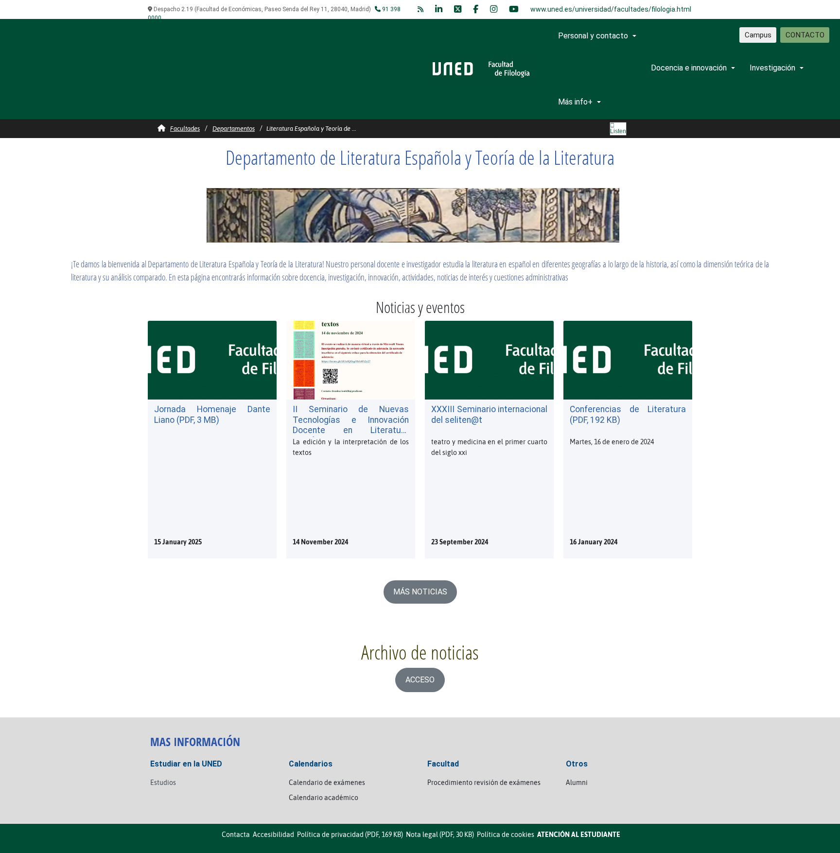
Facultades (185, 128)
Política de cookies (505, 834)
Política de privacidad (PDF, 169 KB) (350, 834)
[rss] (420, 9)
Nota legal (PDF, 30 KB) (440, 834)
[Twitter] (457, 9)
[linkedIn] (438, 9)
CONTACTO (805, 35)
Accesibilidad (273, 834)
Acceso (420, 679)
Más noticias (420, 591)
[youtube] (514, 9)
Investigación (772, 67)
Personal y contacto (593, 35)
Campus (758, 35)
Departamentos (233, 128)
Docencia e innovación (689, 67)
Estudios (163, 782)
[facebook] (475, 9)
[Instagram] (493, 9)
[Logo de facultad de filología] (480, 68)
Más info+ (575, 101)
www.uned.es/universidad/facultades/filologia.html (610, 9)
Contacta (236, 834)
